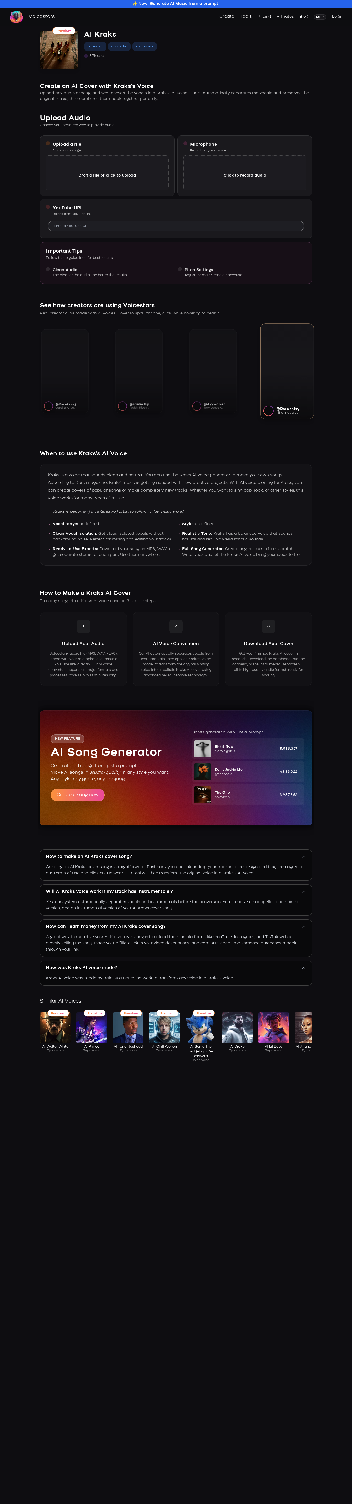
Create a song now (78, 795)
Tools (246, 17)
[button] (248, 748)
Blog (304, 17)
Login (337, 17)
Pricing (264, 17)
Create (226, 17)
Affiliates (285, 17)
